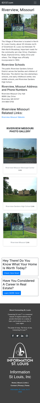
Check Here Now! (11, 273)
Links (25, 383)
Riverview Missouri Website (13, 117)
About (19, 383)
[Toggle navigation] (35, 2)
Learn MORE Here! (11, 293)
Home (14, 383)
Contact (14, 385)
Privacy (21, 385)
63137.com (7, 2)
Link (20, 170)
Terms (27, 385)
